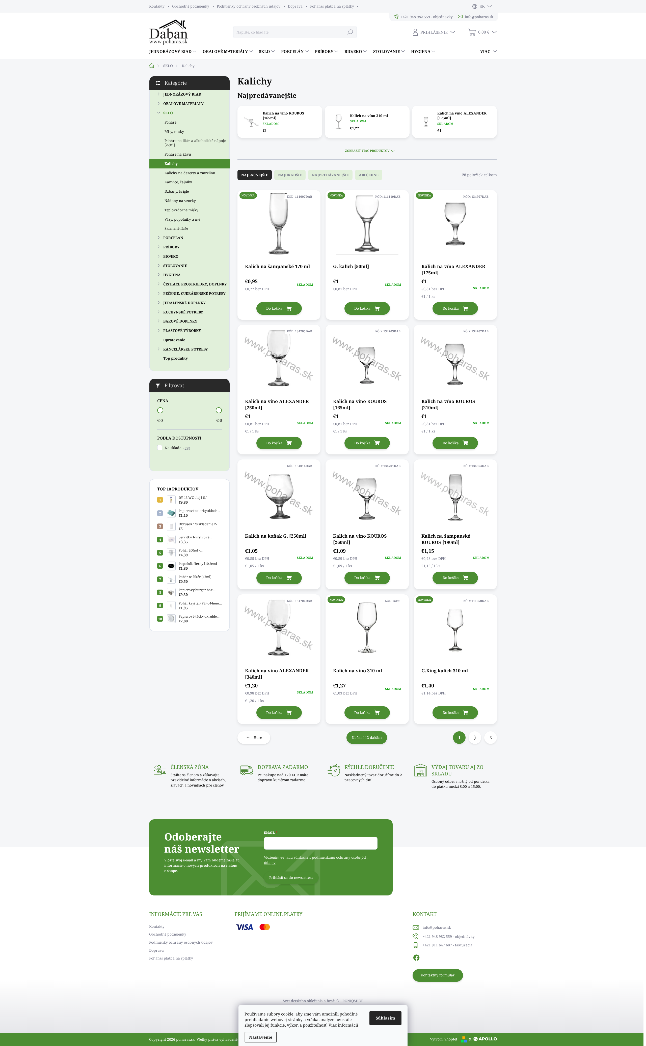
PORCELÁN (173, 237)
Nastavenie (260, 1037)
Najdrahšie (290, 174)
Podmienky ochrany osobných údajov (248, 6)
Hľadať (350, 32)
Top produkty (175, 358)
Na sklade (177, 448)
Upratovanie (174, 339)
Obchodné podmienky (190, 6)
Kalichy (171, 163)
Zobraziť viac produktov (367, 151)
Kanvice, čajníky (178, 182)
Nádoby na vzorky (180, 200)
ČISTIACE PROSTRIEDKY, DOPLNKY (195, 284)
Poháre (170, 122)
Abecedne (369, 174)
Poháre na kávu (178, 154)
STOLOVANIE (175, 265)
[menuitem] (173, 51)
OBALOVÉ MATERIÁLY (183, 103)
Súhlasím (385, 1018)
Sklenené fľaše (176, 228)
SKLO (168, 112)
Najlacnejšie (254, 174)
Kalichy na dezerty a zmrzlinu (190, 172)
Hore (258, 737)
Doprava (295, 6)
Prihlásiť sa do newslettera (291, 877)
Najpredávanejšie (330, 174)
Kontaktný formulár (438, 975)
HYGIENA (172, 274)
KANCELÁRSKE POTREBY (185, 349)
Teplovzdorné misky (181, 210)
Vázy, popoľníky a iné (182, 219)
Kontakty (157, 6)
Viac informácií (343, 1025)
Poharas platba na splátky (332, 6)
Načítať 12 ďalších (367, 737)
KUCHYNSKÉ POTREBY (183, 312)
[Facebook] (416, 957)
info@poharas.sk (437, 927)
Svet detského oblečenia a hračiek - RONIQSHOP (323, 1000)
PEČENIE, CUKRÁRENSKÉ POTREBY (194, 293)
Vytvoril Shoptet (443, 1039)
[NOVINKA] (279, 226)
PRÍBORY (171, 247)
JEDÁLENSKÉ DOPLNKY (184, 302)
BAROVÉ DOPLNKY (180, 321)
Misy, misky (174, 131)
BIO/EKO (170, 256)
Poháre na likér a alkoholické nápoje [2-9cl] (195, 142)
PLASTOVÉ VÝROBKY (182, 330)
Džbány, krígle (177, 191)
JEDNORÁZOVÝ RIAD (182, 94)
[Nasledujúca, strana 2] (475, 737)
